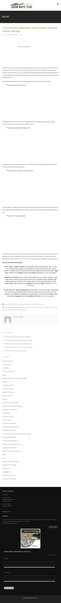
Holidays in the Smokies (9, 409)
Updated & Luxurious (12, 277)
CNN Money (11, 68)
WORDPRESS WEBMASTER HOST (30, 598)
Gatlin (11, 34)
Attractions (5, 368)
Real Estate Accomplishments (11, 444)
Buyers (5, 304)
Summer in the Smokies (9, 465)
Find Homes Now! (6, 511)
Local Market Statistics (13, 304)
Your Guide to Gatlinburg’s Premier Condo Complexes (17, 337)
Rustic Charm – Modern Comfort (15, 267)
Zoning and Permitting (9, 479)
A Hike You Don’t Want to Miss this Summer (15, 350)
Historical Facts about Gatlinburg (12, 406)
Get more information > (50, 273)
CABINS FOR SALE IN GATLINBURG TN (12, 307)
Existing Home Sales (26, 307)
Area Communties (7, 361)
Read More (53, 527)
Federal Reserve (7, 396)
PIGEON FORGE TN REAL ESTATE (19, 310)
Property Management (9, 437)
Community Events (8, 385)
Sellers (43, 304)
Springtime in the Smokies (10, 461)
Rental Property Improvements (11, 451)
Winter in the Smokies (8, 475)
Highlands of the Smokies (10, 402)
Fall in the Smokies (8, 389)
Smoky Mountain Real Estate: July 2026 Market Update (18, 340)
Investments (6, 413)
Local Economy (7, 420)
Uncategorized (6, 472)
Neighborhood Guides (8, 430)
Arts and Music (7, 364)
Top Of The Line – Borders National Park (17, 290)
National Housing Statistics (24, 304)
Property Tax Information (9, 441)
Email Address (7, 573)
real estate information (36, 304)
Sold (3, 458)
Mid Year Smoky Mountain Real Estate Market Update (18, 344)
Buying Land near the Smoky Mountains (14, 378)
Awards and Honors (8, 371)
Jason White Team (7, 416)
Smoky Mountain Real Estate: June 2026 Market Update (18, 347)
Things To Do (6, 468)
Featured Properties (8, 392)
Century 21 (5, 382)
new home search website (24, 258)
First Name (6, 558)
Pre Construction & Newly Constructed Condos (16, 434)
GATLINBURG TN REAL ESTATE (38, 307)
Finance (4, 399)
